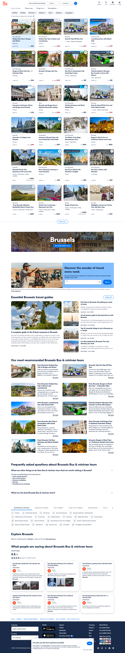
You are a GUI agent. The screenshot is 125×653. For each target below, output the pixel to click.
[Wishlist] (99, 2)
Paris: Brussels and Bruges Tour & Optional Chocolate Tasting (60, 564)
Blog (90, 633)
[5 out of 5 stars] (28, 567)
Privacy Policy (62, 633)
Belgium (19, 619)
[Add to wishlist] (33, 20)
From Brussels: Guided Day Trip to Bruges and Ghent (26, 564)
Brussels (30, 539)
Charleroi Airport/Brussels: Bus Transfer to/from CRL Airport (27, 596)
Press (90, 635)
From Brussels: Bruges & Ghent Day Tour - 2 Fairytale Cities (95, 596)
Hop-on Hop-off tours (19, 478)
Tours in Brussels (60, 619)
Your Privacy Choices (64, 635)
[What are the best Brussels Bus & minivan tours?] (112, 493)
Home (13, 619)
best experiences (51, 539)
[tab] (21, 508)
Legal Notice (62, 630)
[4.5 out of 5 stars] (16, 558)
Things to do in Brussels (47, 619)
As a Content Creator (105, 630)
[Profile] (119, 2)
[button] (23, 33)
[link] (23, 33)
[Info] (33, 16)
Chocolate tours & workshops (21, 484)
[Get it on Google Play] (48, 629)
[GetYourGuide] (5, 3)
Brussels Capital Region (31, 619)
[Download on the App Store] (48, 635)
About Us (91, 627)
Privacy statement (16, 291)
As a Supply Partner (104, 627)
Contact (61, 627)
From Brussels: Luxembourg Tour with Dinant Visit (97, 563)
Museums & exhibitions (19, 480)
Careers (91, 630)
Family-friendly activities (19, 476)
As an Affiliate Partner (105, 633)
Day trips (15, 482)
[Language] (112, 2)
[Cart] (106, 2)
